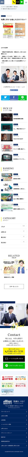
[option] (14, 271)
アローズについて (5, 411)
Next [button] (27, 269)
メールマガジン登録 (6, 424)
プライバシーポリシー (6, 432)
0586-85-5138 (15, 351)
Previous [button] (1, 269)
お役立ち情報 (4, 415)
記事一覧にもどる (14, 286)
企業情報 (3, 420)
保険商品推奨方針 (5, 441)
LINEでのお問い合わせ (16, 365)
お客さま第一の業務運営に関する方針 (10, 445)
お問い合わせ (4, 428)
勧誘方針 (3, 437)
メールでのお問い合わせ (16, 358)
